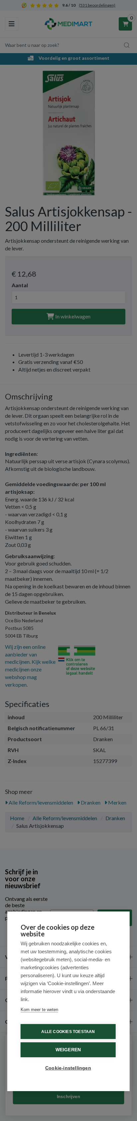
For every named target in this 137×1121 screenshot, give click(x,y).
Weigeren (68, 1049)
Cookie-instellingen (68, 1068)
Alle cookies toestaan (68, 1031)
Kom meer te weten (39, 1009)
